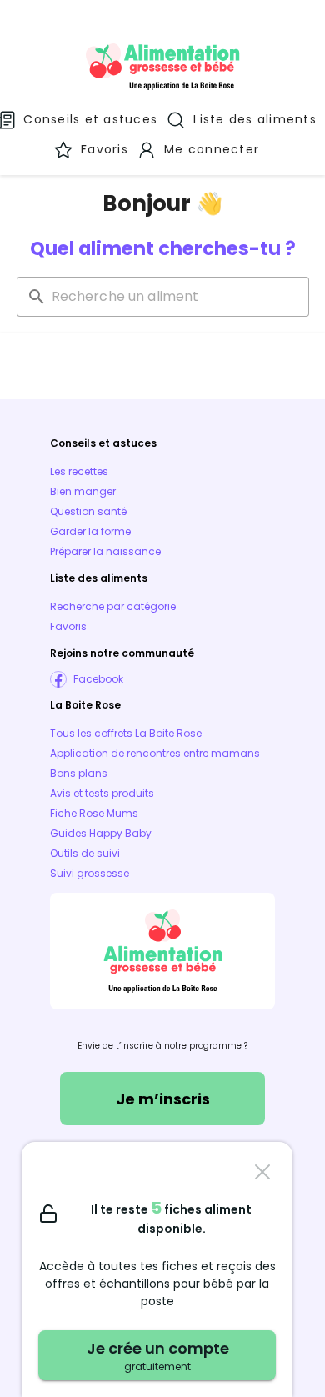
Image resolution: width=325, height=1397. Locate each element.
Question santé (88, 511)
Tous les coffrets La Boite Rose (126, 733)
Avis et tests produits (102, 793)
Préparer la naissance (105, 551)
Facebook (98, 679)
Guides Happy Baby (101, 833)
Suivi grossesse (89, 873)
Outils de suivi (85, 853)
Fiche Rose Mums (94, 813)
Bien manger (83, 491)
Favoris (68, 626)
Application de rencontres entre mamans (155, 753)
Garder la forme (90, 531)
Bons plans (79, 773)
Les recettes (79, 471)
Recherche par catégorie (113, 606)
